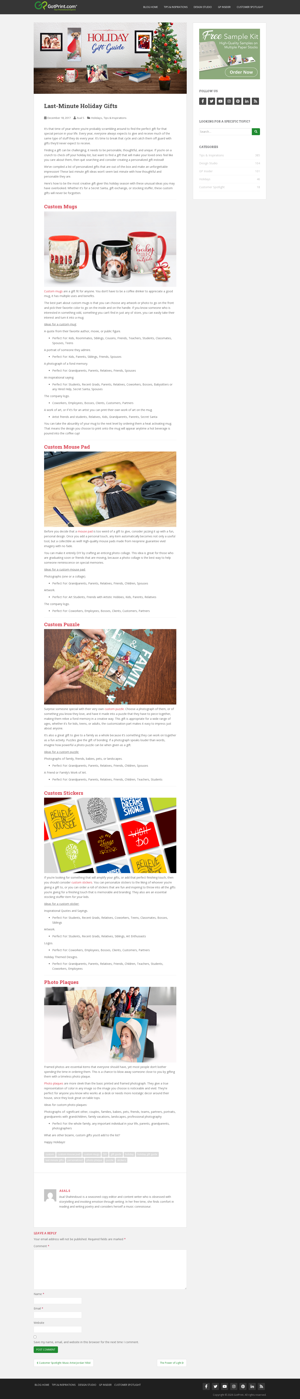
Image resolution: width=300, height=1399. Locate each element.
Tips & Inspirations (176, 7)
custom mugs (91, 1154)
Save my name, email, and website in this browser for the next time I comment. (86, 1342)
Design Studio (203, 7)
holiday (129, 1154)
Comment (41, 1246)
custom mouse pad (69, 1154)
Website (39, 1323)
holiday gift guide (147, 1154)
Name (39, 1294)
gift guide (116, 1154)
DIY (105, 1154)
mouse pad (85, 531)
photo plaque (94, 1160)
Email (38, 1308)
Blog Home (150, 7)
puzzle (109, 1160)
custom (50, 1154)
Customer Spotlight (250, 7)
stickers (121, 1160)
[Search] (256, 131)
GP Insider (224, 7)
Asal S (80, 118)
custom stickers (81, 882)
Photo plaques (53, 1083)
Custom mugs (53, 291)
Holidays (96, 118)
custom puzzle (114, 709)
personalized (75, 1160)
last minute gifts (55, 1160)
